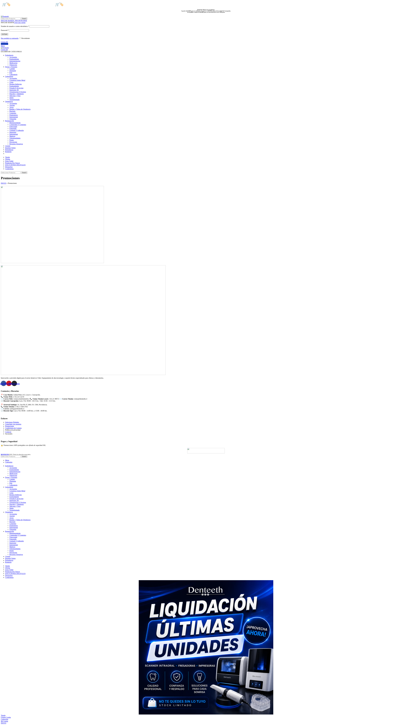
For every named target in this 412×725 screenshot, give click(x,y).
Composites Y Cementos (17, 125)
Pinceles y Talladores (16, 94)
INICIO (3, 183)
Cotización (4, 44)
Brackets (12, 111)
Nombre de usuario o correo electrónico (15, 26)
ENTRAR (4, 34)
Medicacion (13, 63)
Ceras (11, 82)
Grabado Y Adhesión (16, 130)
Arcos (11, 107)
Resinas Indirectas (15, 84)
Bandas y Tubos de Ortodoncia (19, 109)
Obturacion (13, 65)
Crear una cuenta (19, 22)
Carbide (12, 69)
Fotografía (12, 128)
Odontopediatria (14, 138)
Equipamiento (14, 59)
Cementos (12, 113)
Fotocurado (13, 126)
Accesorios (13, 57)
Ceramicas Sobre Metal (17, 80)
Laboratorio (13, 74)
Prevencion (13, 142)
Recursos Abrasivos (16, 144)
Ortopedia (12, 119)
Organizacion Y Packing (17, 92)
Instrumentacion (14, 61)
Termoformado (14, 99)
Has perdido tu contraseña (9, 38)
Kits (10, 72)
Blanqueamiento (14, 123)
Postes (11, 140)
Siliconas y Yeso (14, 96)
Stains (11, 98)
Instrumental (13, 117)
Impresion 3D (14, 90)
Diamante (12, 71)
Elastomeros (13, 115)
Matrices (12, 136)
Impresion (12, 132)
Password (5, 30)
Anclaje (12, 105)
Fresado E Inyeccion (16, 88)
